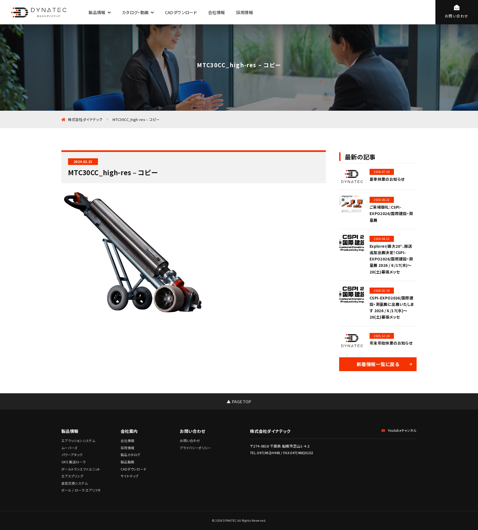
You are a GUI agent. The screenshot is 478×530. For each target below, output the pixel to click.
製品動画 (127, 461)
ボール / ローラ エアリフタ (80, 490)
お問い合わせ (190, 440)
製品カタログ (130, 454)
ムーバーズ (69, 447)
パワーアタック (72, 454)
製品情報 (97, 12)
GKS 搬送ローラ (73, 461)
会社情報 (216, 12)
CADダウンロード (181, 12)
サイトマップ (129, 476)
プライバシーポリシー (195, 447)
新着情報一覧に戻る (378, 364)
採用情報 (244, 12)
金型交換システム (74, 483)
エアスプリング (72, 476)
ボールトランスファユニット (80, 469)
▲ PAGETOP (239, 401)
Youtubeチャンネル (402, 430)
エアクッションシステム (78, 440)
